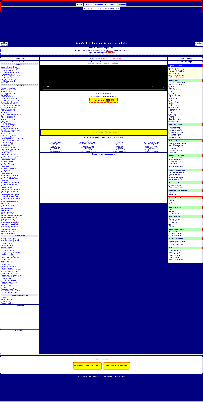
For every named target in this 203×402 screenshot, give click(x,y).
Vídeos (123, 5)
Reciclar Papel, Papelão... (177, 70)
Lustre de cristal (6, 142)
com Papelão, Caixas (176, 161)
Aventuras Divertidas (176, 232)
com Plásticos (173, 163)
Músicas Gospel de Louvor (178, 243)
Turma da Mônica (175, 235)
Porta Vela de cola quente (10, 182)
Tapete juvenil (6, 210)
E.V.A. (171, 97)
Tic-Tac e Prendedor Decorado (11, 215)
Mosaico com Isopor (8, 74)
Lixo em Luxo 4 (6, 264)
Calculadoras (110, 5)
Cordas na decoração (8, 250)
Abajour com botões (8, 88)
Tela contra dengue (7, 212)
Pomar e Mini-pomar (176, 179)
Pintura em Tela (174, 136)
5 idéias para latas (7, 245)
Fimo (170, 100)
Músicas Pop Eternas (176, 244)
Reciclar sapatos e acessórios (11, 275)
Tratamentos (173, 152)
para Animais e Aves (176, 166)
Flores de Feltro (6, 126)
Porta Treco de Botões (8, 177)
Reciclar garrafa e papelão (10, 195)
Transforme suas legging (9, 222)
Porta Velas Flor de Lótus (9, 184)
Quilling (171, 118)
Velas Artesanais (174, 121)
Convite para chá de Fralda (10, 105)
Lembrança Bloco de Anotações (12, 139)
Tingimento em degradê (9, 217)
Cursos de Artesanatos (93, 5)
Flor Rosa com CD (7, 123)
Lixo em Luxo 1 (6, 259)
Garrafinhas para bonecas (10, 130)
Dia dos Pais (173, 222)
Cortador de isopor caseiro (10, 72)
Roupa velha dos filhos (9, 289)
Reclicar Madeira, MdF (176, 75)
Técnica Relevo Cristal (8, 214)
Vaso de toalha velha (8, 231)
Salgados (172, 211)
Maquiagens (173, 148)
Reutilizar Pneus (7, 285)
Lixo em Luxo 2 (6, 261)
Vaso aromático (6, 228)
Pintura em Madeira (175, 130)
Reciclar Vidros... (174, 73)
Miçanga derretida (7, 299)
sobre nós (88, 8)
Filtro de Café (173, 98)
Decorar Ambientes (175, 176)
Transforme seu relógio (9, 221)
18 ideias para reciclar (8, 238)
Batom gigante (6, 91)
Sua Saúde (173, 194)
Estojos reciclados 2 (8, 118)
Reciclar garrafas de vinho (10, 271)
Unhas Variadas (174, 261)
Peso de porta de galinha (10, 158)
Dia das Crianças (175, 219)
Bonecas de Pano (175, 90)
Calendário (5, 95)
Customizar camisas (8, 109)
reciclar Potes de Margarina (10, 198)
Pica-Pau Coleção (175, 233)
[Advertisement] (101, 25)
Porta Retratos (6, 172)
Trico (170, 202)
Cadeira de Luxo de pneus (10, 67)
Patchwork (172, 116)
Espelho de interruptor (9, 111)
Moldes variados (174, 109)
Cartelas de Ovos (7, 249)
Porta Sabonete (6, 174)
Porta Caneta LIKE (7, 165)
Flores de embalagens (8, 125)
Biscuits (171, 88)
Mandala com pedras (8, 147)
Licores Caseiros (174, 105)
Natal (170, 224)
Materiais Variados (175, 165)
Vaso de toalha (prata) (8, 229)
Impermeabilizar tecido (8, 135)
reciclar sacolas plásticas (9, 202)
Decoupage (173, 93)
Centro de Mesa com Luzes (10, 100)
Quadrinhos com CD (8, 188)
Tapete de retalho (7, 209)
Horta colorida (6, 133)
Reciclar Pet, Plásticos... (177, 72)
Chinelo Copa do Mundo (9, 102)
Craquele (172, 91)
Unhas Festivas (174, 257)
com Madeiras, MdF (175, 159)
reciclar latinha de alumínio (10, 81)
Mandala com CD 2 (7, 146)
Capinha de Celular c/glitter (10, 69)
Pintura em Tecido (175, 134)
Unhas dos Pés (174, 254)
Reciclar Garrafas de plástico (11, 270)
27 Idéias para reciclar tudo (10, 240)
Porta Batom (5, 163)
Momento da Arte (96, 376)
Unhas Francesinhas (176, 259)
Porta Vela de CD (7, 181)
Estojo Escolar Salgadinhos (10, 114)
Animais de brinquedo (8, 90)
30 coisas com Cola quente (10, 242)
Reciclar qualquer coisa (9, 200)
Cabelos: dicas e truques (177, 143)
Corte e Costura (174, 204)
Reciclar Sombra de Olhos (10, 277)
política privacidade (111, 8)
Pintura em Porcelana (176, 132)
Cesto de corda (6, 70)
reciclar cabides (6, 301)
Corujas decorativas (8, 107)
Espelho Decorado (7, 112)
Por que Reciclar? (7, 268)
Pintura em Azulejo (175, 129)
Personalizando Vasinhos (10, 156)
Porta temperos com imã (9, 175)
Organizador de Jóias (8, 154)
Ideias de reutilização (8, 256)
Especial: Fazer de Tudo (177, 83)
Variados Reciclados (176, 77)
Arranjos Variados (175, 174)
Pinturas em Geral (175, 185)
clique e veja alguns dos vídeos (104, 132)
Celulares (172, 193)
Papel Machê (173, 114)
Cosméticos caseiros (176, 145)
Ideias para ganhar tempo (10, 257)
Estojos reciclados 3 (8, 119)
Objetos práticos (6, 153)
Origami (171, 112)
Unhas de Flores (174, 252)
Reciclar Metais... (174, 68)
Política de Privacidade (119, 376)
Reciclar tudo (5, 203)
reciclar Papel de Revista (9, 273)
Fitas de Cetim (174, 102)
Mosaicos (172, 111)
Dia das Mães (173, 221)
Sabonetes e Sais (175, 119)
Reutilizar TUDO (7, 287)
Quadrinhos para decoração (11, 189)
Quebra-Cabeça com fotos (10, 193)
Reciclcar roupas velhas (9, 282)
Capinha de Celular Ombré (10, 98)
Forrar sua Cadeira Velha (9, 128)
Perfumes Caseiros (175, 150)
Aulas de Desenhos (175, 127)
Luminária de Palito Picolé (10, 140)
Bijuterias (172, 86)
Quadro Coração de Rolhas (10, 191)
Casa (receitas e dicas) (177, 172)
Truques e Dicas (174, 213)
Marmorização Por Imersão (10, 149)
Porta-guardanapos (7, 186)
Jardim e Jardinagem (176, 178)
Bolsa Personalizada (8, 93)
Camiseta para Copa (8, 97)
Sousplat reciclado (7, 207)
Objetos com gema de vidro (10, 76)
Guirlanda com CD (7, 132)
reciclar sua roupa (7, 278)
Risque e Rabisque (7, 205)
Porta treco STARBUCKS (9, 179)
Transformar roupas (8, 219)
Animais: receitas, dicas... (177, 84)
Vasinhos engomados (9, 226)
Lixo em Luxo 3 (6, 263)
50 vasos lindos (6, 247)
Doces (171, 210)
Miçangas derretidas (8, 266)
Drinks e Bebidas (174, 95)
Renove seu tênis (7, 284)
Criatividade (5, 298)
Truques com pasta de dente (11, 291)
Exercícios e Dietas (175, 147)
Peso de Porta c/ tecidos (9, 77)
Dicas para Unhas (175, 250)
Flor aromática (6, 121)
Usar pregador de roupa (9, 292)
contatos (97, 8)
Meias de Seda (174, 107)
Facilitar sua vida (7, 254)
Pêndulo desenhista (8, 160)
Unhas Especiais (174, 255)
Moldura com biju (7, 151)
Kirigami (171, 104)
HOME (79, 5)
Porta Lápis (5, 167)
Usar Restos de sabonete (10, 224)
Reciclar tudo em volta (9, 280)
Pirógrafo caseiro (7, 161)
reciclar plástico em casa (9, 196)
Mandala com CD (7, 144)
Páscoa (171, 226)
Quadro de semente (8, 79)
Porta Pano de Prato (8, 168)
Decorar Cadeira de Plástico (10, 252)
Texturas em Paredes (176, 187)
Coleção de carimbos (8, 104)
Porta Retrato (5, 170)
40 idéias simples (7, 243)
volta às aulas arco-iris (8, 233)
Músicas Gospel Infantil (177, 241)
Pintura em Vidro (174, 137)
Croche (171, 200)
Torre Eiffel (4, 83)
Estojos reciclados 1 (8, 116)
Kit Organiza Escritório (8, 137)
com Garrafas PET (175, 158)
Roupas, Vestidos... (7, 303)
